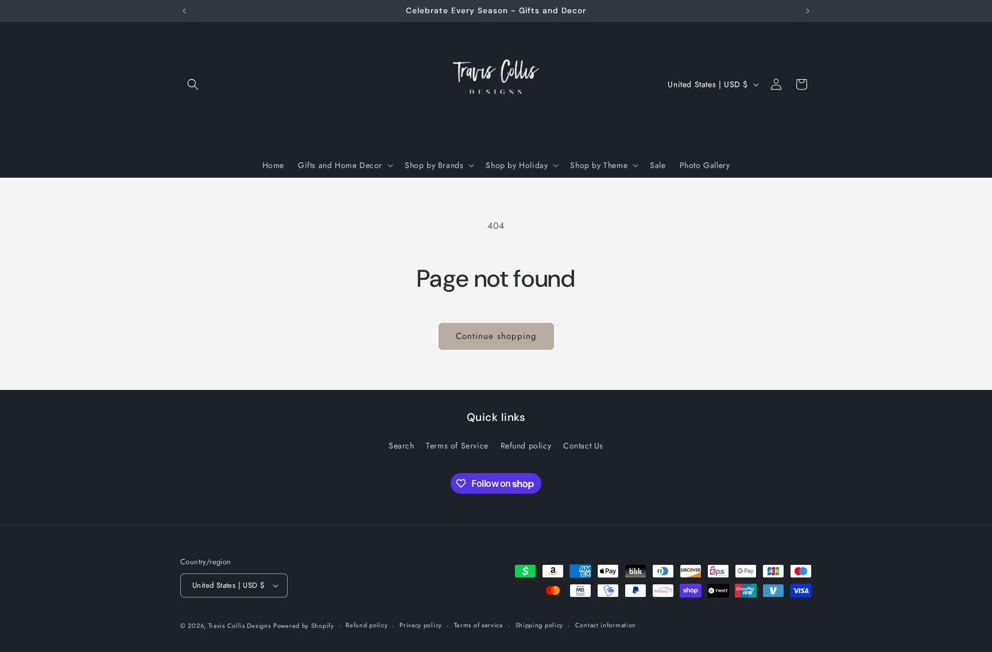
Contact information (605, 625)
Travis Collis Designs (239, 625)
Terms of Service (457, 445)
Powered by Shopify (303, 625)
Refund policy (526, 445)
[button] (193, 84)
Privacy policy (421, 625)
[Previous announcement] (184, 11)
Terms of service (478, 625)
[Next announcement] (807, 11)
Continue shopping (496, 336)
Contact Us (583, 445)
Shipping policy (540, 625)
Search (401, 445)
